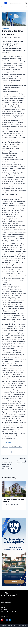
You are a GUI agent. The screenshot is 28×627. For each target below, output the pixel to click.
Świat (9, 28)
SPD (9, 451)
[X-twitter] (4, 620)
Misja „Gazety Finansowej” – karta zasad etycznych (12, 611)
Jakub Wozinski (8, 37)
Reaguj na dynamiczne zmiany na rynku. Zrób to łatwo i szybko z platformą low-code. (7, 463)
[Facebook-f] (7, 620)
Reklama (3, 607)
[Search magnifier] (25, 8)
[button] (26, 3)
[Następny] (24, 495)
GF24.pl (7, 504)
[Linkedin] (10, 620)
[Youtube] (2, 620)
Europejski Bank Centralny (16, 446)
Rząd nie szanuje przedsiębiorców (21, 461)
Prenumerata (4, 609)
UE (13, 451)
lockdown (16, 449)
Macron (22, 449)
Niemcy (5, 451)
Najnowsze (5, 28)
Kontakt (2, 604)
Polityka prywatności (5, 614)
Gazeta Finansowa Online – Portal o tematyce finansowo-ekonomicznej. (7, 599)
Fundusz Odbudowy (7, 449)
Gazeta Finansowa (9, 594)
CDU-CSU (5, 446)
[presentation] (14, 489)
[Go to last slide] (4, 495)
